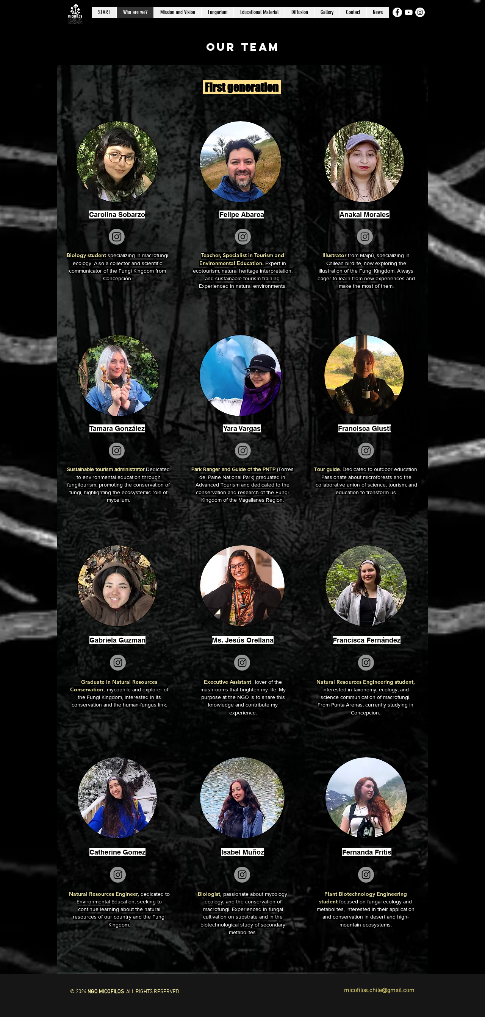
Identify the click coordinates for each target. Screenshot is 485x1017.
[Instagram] (117, 237)
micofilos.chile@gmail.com (379, 990)
